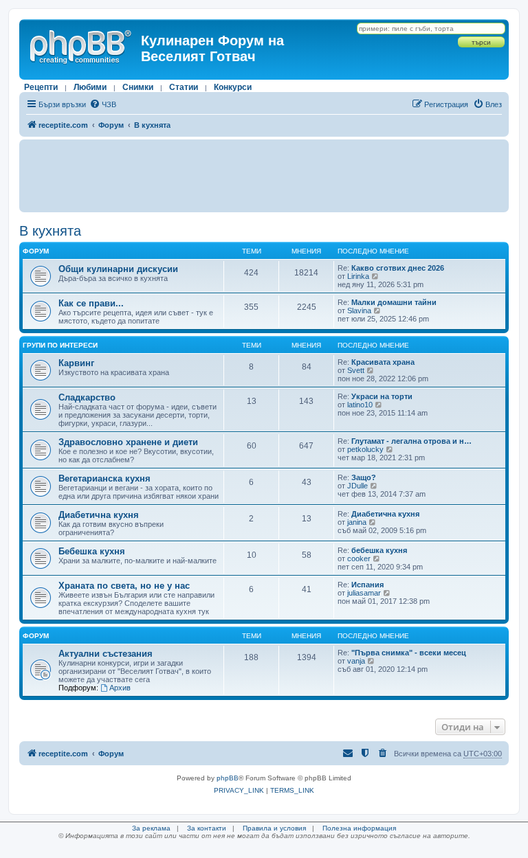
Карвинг (76, 363)
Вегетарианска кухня (104, 478)
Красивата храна (383, 362)
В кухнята (50, 230)
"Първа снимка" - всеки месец (408, 652)
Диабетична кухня (98, 515)
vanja (356, 661)
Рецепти (41, 87)
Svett (355, 370)
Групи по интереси (60, 345)
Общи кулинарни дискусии (118, 269)
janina (356, 522)
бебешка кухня (379, 550)
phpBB (228, 778)
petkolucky (365, 449)
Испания (367, 584)
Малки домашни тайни (394, 302)
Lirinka (358, 276)
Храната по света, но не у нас (124, 585)
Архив (120, 688)
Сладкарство (87, 397)
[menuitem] (102, 104)
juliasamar (364, 593)
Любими (90, 87)
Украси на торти (381, 396)
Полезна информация (359, 828)
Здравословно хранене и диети (128, 442)
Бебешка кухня (91, 551)
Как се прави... (91, 303)
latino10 (360, 404)
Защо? (363, 477)
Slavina (359, 310)
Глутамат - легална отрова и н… (411, 441)
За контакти (206, 828)
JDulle (357, 486)
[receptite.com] (82, 45)
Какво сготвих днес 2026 (397, 268)
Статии (183, 87)
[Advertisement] (264, 176)
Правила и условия (274, 828)
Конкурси (233, 87)
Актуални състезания (105, 653)
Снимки (137, 87)
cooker (359, 558)
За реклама (151, 828)
